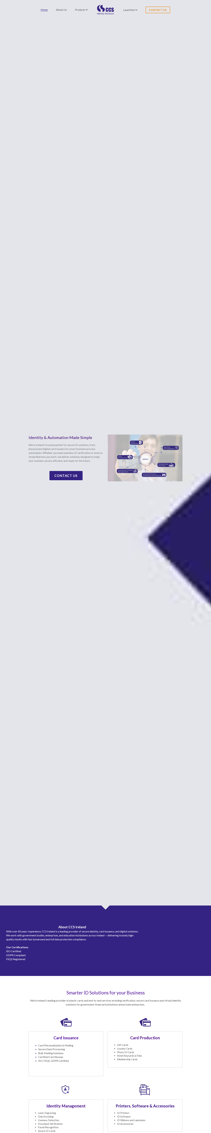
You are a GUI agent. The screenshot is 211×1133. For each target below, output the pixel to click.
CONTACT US (158, 9)
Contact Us (66, 476)
